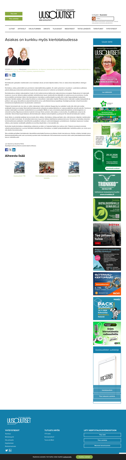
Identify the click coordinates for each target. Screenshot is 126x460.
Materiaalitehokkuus (84, 69)
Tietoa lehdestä (84, 29)
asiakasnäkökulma (32, 69)
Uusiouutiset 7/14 (19, 176)
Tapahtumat (98, 29)
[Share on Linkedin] (13, 75)
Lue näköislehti (107, 92)
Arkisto (47, 29)
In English (95, 15)
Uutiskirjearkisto (107, 390)
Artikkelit (22, 29)
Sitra (15, 71)
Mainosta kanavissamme (102, 445)
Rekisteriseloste (10, 446)
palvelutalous (9, 71)
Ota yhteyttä (9, 440)
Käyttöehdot (9, 443)
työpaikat (29, 71)
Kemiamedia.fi (49, 437)
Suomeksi (103, 15)
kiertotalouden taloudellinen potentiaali (58, 69)
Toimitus (8, 434)
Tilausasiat (57, 29)
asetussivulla (67, 457)
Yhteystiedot (111, 29)
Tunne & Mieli (49, 440)
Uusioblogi (15, 69)
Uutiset (12, 29)
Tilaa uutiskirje (14, 19)
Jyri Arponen (42, 69)
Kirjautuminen (35, 29)
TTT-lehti (47, 434)
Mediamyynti (9, 437)
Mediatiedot (70, 29)
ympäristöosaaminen (39, 71)
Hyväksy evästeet (84, 457)
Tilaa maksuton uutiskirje (107, 396)
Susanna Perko (21, 71)
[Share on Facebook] (6, 75)
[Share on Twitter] (10, 75)
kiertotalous (74, 69)
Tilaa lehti (14, 14)
